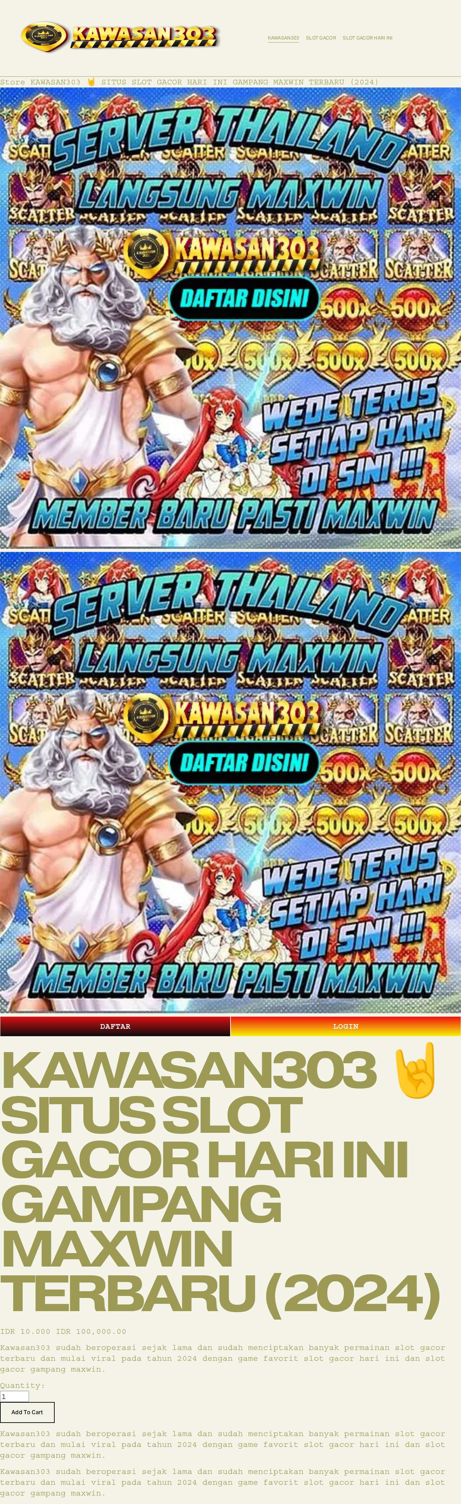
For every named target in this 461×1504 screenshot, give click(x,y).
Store (12, 81)
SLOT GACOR (321, 38)
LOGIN (345, 1026)
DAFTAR (115, 1026)
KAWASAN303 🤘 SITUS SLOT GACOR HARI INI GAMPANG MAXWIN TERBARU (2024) (205, 81)
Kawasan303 (283, 38)
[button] (27, 1412)
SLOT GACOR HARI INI (367, 38)
